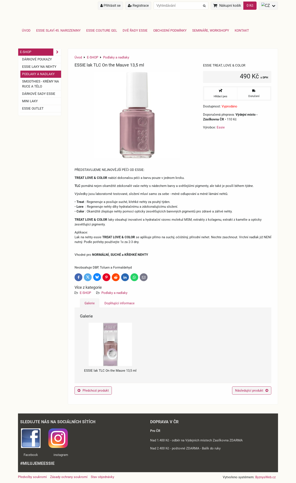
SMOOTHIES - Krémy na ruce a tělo (40, 83)
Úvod (26, 30)
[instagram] (58, 447)
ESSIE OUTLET (33, 108)
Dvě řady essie (135, 30)
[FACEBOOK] (31, 447)
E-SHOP (85, 293)
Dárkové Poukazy (37, 59)
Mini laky (30, 101)
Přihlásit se (111, 5)
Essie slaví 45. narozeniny (58, 30)
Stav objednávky (102, 477)
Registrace (140, 5)
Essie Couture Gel (101, 30)
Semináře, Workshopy (210, 30)
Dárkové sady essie (38, 94)
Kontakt (242, 30)
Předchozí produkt (96, 390)
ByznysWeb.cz (265, 477)
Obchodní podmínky (170, 30)
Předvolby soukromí (32, 477)
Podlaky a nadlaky (114, 293)
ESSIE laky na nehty (39, 67)
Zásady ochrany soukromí (69, 477)
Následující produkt (249, 390)
